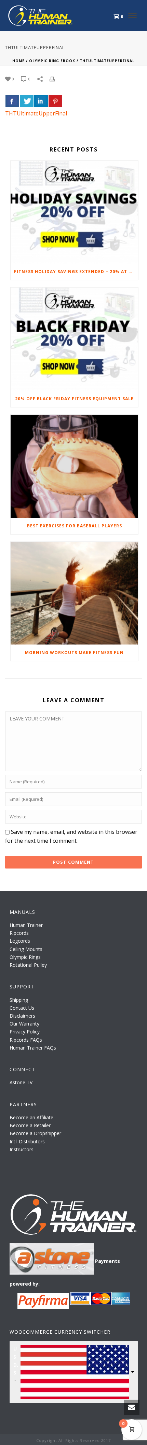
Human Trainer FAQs (33, 1047)
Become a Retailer (30, 1125)
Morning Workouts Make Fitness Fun (74, 653)
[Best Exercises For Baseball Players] (74, 466)
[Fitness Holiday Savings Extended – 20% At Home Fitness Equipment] (74, 212)
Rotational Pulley (28, 965)
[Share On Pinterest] (55, 101)
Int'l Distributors (27, 1141)
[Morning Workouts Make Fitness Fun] (74, 593)
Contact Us (22, 1008)
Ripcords (19, 933)
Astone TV (21, 1082)
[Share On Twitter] (27, 101)
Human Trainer (26, 925)
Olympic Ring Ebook (52, 60)
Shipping (19, 1000)
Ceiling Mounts (26, 949)
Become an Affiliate (31, 1117)
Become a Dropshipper (35, 1133)
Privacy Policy (25, 1031)
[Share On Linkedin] (41, 101)
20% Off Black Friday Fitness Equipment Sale (74, 399)
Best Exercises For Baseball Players (74, 526)
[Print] (56, 78)
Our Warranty (24, 1023)
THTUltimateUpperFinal (36, 113)
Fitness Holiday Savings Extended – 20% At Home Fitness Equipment (76, 272)
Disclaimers (22, 1015)
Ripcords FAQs (26, 1040)
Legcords (20, 941)
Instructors (22, 1149)
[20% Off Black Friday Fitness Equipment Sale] (74, 339)
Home (18, 60)
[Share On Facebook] (12, 101)
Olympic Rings (25, 957)
